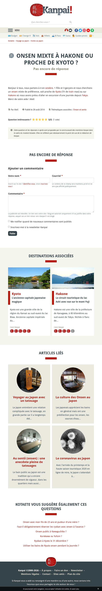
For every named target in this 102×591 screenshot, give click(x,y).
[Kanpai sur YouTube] (88, 30)
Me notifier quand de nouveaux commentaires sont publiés (41, 221)
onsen (14, 91)
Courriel (57, 176)
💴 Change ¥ (25, 35)
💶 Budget (12, 35)
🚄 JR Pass (56, 35)
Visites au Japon (37, 41)
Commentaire (16, 193)
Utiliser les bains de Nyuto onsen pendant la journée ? (51, 545)
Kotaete (11, 41)
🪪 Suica (66, 35)
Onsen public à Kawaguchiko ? (51, 531)
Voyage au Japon (22, 41)
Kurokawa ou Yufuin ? (51, 536)
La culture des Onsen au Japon (73, 399)
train (71, 91)
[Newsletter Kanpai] (70, 30)
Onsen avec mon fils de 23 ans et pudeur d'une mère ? (51, 521)
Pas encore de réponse (51, 69)
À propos (46, 570)
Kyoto (58, 91)
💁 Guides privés (79, 35)
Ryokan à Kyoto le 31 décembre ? (51, 540)
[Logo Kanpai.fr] (51, 10)
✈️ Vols (36, 35)
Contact (46, 574)
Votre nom (14, 176)
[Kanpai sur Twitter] (80, 30)
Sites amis (58, 574)
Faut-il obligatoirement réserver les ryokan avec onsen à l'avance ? (51, 526)
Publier (12, 233)
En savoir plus (74, 589)
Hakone (12, 95)
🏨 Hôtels (45, 35)
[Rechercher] (70, 22)
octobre (49, 87)
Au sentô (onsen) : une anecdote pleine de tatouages (29, 462)
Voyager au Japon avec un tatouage (29, 399)
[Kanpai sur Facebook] (76, 30)
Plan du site (73, 574)
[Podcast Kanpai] (92, 30)
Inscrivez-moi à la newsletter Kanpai (29, 227)
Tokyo (85, 95)
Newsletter (77, 570)
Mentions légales (30, 574)
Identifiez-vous (29, 184)
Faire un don (61, 570)
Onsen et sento (79, 109)
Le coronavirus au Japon (73, 458)
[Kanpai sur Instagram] (84, 30)
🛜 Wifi (92, 35)
